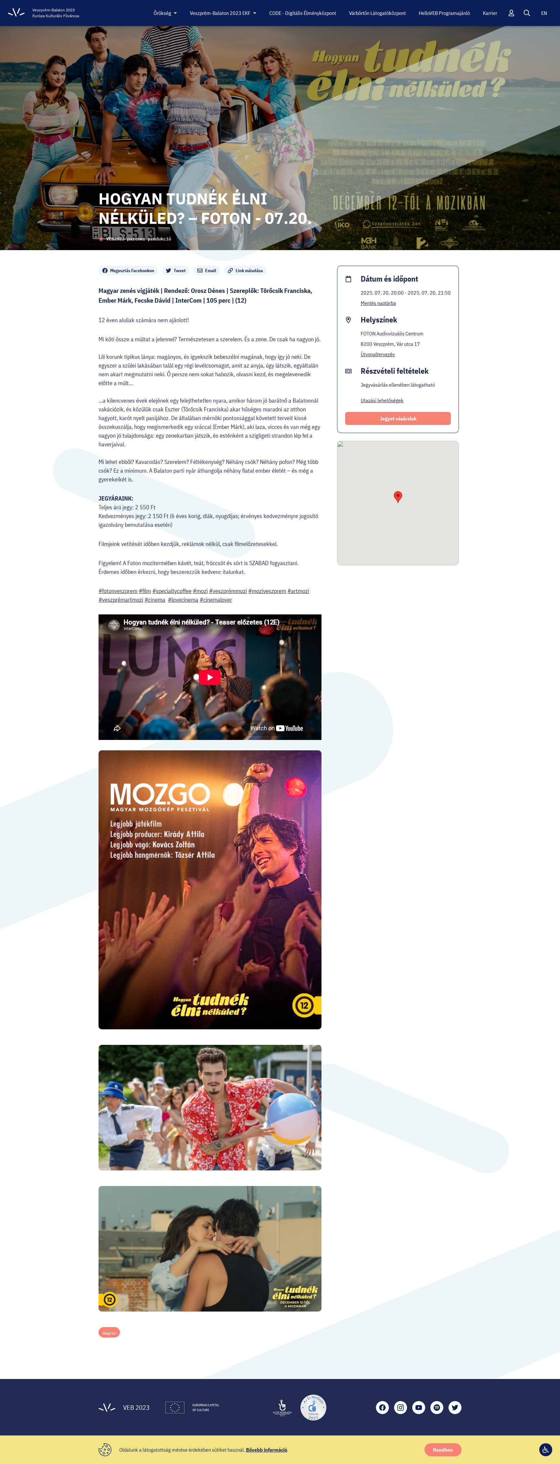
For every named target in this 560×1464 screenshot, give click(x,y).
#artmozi (298, 591)
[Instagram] (400, 1407)
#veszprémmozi (228, 591)
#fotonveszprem (118, 591)
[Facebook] (382, 1407)
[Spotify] (436, 1407)
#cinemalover (216, 599)
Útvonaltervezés (378, 354)
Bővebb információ (266, 1449)
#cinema (155, 599)
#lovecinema (183, 599)
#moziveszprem (267, 591)
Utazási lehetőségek (382, 400)
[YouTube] (418, 1407)
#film (145, 591)
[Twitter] (455, 1407)
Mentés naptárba (378, 303)
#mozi (200, 591)
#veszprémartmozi (121, 599)
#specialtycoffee (172, 591)
